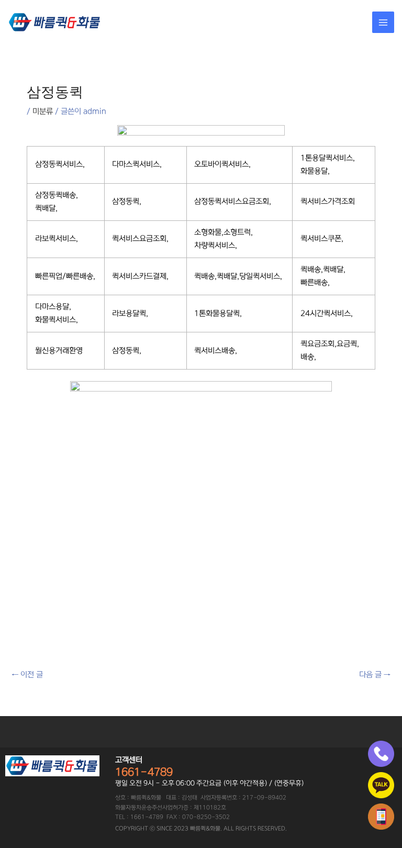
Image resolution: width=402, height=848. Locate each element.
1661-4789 (144, 772)
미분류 (42, 111)
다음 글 (374, 675)
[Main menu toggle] (383, 23)
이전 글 (27, 675)
